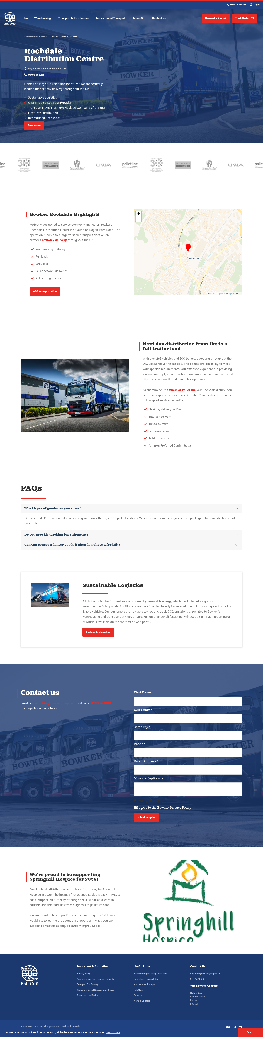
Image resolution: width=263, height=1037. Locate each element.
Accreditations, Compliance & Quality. (95, 979)
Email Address (146, 761)
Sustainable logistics (98, 632)
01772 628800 (238, 5)
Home (26, 18)
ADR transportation (45, 291)
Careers (138, 995)
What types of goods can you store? (52, 508)
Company (142, 727)
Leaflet (211, 293)
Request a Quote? (216, 18)
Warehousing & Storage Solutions (150, 974)
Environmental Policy (87, 995)
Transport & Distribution (73, 18)
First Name (143, 693)
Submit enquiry (146, 817)
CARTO (238, 293)
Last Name (143, 710)
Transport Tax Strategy (88, 984)
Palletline (138, 990)
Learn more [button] (113, 1032)
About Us (139, 18)
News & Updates (142, 1001)
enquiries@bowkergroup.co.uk (56, 703)
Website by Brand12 (71, 1027)
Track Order (242, 18)
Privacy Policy (180, 808)
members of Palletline (180, 390)
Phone (139, 744)
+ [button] (138, 213)
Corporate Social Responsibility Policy (95, 990)
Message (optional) (148, 779)
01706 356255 (36, 75)
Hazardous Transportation (146, 979)
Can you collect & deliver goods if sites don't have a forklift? (72, 545)
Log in (256, 5)
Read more (34, 125)
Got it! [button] (250, 1032)
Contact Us (159, 18)
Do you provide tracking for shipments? (56, 535)
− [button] (138, 219)
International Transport (111, 18)
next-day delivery (54, 240)
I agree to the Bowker (164, 808)
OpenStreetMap (225, 293)
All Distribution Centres (35, 37)
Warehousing (42, 18)
